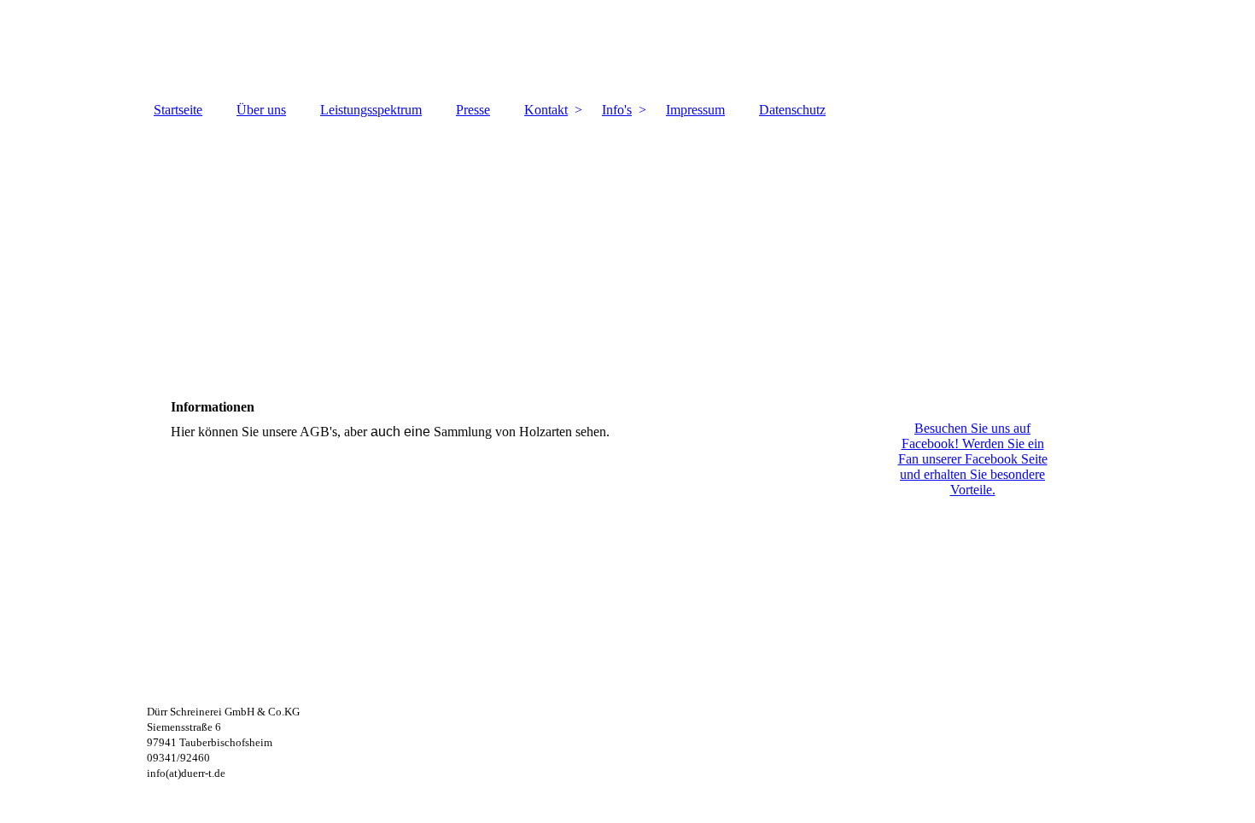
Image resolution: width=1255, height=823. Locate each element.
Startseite (178, 109)
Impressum (695, 109)
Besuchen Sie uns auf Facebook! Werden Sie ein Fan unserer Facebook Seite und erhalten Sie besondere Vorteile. (973, 459)
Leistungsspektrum (371, 109)
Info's (617, 109)
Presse (473, 109)
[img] (627, 47)
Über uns (261, 109)
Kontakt (546, 109)
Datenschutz (792, 109)
